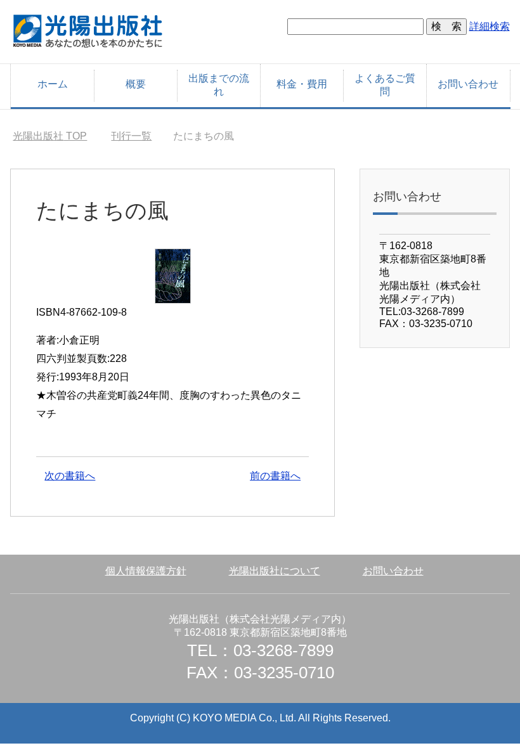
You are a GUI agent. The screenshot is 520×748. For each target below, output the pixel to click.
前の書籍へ (275, 475)
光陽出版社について (274, 570)
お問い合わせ (468, 84)
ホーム (52, 84)
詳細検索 (489, 26)
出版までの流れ (218, 85)
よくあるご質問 (384, 85)
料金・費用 (301, 84)
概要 (136, 84)
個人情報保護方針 (145, 570)
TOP (50, 136)
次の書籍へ (69, 475)
